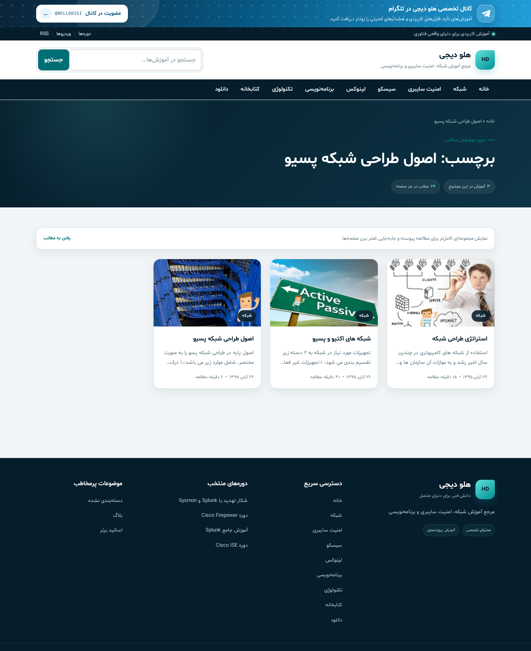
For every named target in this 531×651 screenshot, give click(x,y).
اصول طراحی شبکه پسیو (223, 339)
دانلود (221, 89)
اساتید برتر (111, 530)
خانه (484, 89)
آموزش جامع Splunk (227, 530)
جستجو (53, 60)
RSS (44, 33)
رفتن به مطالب (57, 238)
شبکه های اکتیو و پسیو (342, 339)
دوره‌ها (85, 33)
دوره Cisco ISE (232, 545)
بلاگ (117, 515)
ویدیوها (63, 33)
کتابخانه (250, 89)
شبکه (459, 89)
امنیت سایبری (424, 89)
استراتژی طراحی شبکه (459, 339)
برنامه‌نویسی (319, 89)
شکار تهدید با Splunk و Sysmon (213, 500)
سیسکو (387, 89)
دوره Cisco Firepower (224, 515)
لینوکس (355, 89)
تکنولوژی (282, 89)
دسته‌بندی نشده (105, 500)
